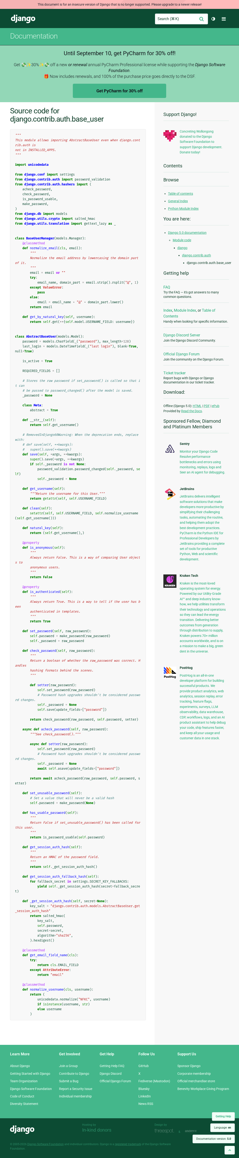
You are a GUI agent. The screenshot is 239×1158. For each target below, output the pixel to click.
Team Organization (24, 1081)
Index (167, 310)
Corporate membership (194, 1073)
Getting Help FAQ (112, 1066)
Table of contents (180, 193)
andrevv (196, 1131)
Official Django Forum (181, 354)
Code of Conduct (22, 1096)
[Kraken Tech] (169, 586)
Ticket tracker (174, 373)
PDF (207, 406)
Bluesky (144, 1089)
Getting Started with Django (30, 1073)
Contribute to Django (74, 1073)
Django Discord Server (181, 335)
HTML (197, 406)
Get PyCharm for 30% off (119, 90)
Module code (182, 240)
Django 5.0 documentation (187, 232)
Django (23, 19)
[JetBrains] (169, 499)
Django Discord (111, 1073)
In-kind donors (96, 1130)
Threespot (165, 1131)
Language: (222, 1127)
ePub (215, 406)
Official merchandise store (196, 1081)
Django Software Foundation (31, 1089)
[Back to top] (230, 1150)
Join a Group (68, 1066)
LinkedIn (144, 1096)
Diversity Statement (24, 1104)
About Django (20, 1066)
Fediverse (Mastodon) (154, 1081)
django (182, 248)
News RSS (145, 1104)
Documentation (34, 36)
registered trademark (128, 1144)
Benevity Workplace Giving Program (203, 1089)
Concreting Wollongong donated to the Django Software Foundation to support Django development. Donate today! (201, 142)
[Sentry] (169, 453)
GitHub (143, 1066)
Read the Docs (191, 411)
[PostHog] (169, 677)
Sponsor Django (188, 1066)
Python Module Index (183, 208)
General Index (178, 201)
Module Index (185, 310)
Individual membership (75, 1096)
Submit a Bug (68, 1081)
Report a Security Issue (75, 1089)
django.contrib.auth (196, 255)
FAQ (166, 287)
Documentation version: (213, 1138)
